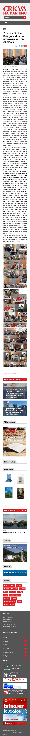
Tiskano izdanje (9, 422)
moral (18, 595)
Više (15, 523)
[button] (11, 249)
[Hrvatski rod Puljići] (8, 492)
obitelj (14, 598)
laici (7, 595)
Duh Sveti (14, 588)
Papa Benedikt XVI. (10, 601)
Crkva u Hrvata (9, 652)
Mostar (7, 598)
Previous (22, 510)
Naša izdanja (8, 469)
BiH (5, 29)
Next (25, 510)
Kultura (7, 648)
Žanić (13, 604)
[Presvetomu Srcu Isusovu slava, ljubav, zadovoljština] (20, 479)
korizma (13, 592)
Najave (6, 641)
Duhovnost (8, 645)
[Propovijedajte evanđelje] (8, 478)
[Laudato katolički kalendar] (15, 576)
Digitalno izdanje (9, 462)
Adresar (7, 541)
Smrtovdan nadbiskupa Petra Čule (13, 532)
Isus (7, 592)
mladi (12, 595)
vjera (7, 604)
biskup (7, 585)
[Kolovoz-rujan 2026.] (14, 441)
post (20, 601)
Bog (13, 585)
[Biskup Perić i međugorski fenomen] (20, 493)
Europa (23, 588)
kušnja (20, 592)
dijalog (7, 588)
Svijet (6, 656)
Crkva (19, 585)
